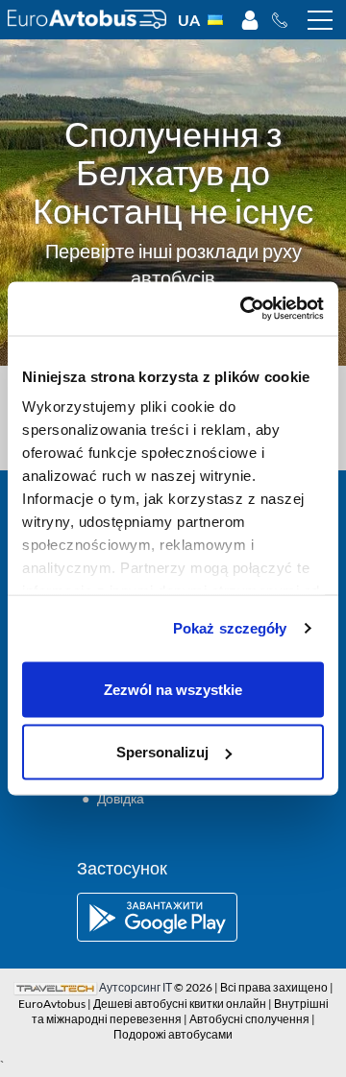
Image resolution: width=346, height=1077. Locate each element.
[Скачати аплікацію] (173, 917)
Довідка (120, 798)
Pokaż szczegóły (230, 628)
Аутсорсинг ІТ (135, 987)
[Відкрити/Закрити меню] (320, 20)
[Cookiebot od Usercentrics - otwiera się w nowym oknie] (244, 309)
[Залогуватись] (249, 20)
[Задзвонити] (285, 20)
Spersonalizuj (162, 752)
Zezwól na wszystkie (173, 689)
